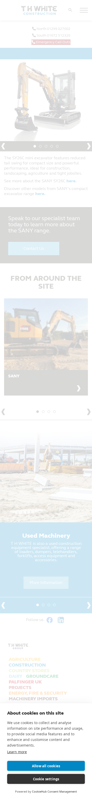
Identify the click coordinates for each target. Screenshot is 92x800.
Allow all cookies (46, 766)
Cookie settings (46, 779)
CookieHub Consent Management (54, 791)
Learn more (17, 751)
